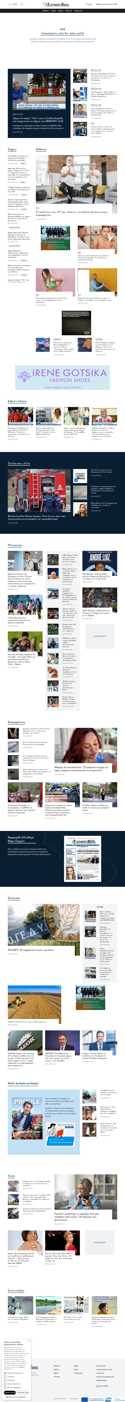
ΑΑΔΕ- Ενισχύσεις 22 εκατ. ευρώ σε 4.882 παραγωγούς (27, 1022)
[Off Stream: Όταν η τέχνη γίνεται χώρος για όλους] (76, 1305)
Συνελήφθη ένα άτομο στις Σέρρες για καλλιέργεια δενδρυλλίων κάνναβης (18, 158)
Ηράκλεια (23, 260)
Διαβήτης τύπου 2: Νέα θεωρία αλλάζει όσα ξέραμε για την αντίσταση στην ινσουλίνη (36, 1183)
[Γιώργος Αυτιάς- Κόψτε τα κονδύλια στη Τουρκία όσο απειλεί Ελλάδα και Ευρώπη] (99, 1043)
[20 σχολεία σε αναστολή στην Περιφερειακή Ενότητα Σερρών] (80, 476)
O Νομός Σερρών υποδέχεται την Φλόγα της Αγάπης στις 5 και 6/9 (19, 190)
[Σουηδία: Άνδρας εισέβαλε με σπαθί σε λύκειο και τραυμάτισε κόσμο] (99, 795)
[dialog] (16, 1369)
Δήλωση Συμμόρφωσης (105, 1377)
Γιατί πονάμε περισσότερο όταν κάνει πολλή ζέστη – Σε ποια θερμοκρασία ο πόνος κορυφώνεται (51, 300)
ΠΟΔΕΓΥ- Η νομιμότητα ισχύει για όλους (31, 950)
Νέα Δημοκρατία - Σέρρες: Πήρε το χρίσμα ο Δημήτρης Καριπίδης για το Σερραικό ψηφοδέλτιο (104, 94)
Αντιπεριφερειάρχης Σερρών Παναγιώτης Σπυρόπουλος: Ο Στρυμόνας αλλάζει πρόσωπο (46, 1319)
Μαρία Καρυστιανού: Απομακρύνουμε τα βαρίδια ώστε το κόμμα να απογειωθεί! (104, 505)
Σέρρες (53, 11)
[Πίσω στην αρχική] (55, 4)
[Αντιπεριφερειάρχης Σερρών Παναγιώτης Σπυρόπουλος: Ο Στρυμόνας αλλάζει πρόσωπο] (48, 1305)
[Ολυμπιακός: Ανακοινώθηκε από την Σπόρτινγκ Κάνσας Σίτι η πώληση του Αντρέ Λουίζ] (99, 563)
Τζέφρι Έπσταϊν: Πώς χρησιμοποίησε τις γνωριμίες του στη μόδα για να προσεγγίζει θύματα (108, 1128)
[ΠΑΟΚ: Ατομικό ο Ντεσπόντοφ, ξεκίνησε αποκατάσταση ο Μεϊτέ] (53, 686)
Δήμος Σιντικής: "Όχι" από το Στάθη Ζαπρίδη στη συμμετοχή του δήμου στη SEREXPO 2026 (107, 916)
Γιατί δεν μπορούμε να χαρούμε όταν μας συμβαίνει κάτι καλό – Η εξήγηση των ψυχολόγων (76, 1217)
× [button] (29, 1340)
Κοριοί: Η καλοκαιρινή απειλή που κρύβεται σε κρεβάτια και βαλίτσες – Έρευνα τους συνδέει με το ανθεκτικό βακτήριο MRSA (21, 1258)
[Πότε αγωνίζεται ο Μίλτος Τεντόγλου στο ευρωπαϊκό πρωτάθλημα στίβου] (53, 658)
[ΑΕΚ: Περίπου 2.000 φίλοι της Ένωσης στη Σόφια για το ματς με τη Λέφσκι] (53, 560)
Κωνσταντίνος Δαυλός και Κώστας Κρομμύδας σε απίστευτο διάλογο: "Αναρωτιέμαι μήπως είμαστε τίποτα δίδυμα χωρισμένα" (64, 347)
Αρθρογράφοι (101, 1380)
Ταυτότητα (100, 1373)
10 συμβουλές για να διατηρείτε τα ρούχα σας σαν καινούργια (108, 1092)
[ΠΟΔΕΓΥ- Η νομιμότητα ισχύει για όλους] (44, 930)
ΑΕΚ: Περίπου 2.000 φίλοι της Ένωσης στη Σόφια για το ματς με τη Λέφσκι (96, 613)
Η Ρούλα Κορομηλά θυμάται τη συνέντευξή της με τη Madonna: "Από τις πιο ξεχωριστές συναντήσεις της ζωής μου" (105, 347)
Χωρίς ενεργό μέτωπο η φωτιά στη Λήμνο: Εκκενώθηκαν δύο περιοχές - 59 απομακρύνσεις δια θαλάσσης (36, 772)
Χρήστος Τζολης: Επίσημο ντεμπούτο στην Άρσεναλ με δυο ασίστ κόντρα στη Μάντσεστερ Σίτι (69, 613)
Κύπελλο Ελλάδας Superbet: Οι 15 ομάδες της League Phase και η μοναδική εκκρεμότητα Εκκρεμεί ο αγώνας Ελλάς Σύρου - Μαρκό (21, 659)
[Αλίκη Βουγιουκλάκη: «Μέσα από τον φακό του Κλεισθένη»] (20, 1305)
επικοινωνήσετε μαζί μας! (84, 42)
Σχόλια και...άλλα (18, 114)
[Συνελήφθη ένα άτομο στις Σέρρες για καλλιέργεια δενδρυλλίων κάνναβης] (90, 973)
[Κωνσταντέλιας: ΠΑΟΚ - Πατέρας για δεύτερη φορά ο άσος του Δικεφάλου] (53, 701)
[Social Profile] (27, 1118)
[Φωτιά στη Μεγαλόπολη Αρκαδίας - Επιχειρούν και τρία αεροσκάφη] (13, 747)
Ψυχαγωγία (78, 11)
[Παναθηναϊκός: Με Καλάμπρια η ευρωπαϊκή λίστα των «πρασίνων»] (53, 629)
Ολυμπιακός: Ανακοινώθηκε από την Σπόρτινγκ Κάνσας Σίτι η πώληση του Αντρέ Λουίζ (96, 576)
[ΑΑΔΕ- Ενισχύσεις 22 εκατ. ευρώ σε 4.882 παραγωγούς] (34, 1004)
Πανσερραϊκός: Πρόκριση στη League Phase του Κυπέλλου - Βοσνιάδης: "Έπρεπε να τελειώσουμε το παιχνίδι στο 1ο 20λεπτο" (19, 432)
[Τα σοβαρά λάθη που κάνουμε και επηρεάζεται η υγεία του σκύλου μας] (53, 672)
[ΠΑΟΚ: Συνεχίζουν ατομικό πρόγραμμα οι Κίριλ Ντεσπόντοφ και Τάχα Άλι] (53, 643)
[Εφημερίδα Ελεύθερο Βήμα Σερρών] (92, 859)
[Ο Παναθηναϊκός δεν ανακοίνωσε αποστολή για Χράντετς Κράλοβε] (25, 607)
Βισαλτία (23, 194)
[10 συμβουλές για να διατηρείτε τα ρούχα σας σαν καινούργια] (89, 1096)
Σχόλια (61, 11)
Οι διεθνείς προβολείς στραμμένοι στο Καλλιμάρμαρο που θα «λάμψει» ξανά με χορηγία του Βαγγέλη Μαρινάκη (69, 595)
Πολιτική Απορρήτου (60, 1398)
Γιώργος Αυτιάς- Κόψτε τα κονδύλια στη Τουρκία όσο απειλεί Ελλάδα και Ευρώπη (94, 1056)
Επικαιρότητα (16, 722)
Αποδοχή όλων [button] (10, 1392)
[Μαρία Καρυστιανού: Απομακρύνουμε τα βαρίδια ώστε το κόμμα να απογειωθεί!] (80, 509)
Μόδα (23, 1083)
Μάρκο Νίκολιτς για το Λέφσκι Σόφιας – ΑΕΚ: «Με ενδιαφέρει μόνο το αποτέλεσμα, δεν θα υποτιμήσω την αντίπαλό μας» (69, 575)
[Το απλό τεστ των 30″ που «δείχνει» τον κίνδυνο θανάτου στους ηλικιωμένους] (76, 184)
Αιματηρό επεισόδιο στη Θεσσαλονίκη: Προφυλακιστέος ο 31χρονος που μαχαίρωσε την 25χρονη (36, 731)
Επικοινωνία (100, 1366)
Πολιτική (69, 11)
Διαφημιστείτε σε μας (104, 1369)
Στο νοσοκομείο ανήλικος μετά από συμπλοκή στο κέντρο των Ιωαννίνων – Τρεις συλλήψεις (36, 758)
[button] (16, 1397)
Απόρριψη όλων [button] (23, 1392)
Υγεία (92, 123)
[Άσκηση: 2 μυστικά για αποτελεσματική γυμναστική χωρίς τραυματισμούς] (13, 1213)
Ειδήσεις (46, 11)
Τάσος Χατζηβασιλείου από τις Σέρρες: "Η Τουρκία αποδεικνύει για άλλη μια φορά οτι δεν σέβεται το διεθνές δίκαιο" (107, 955)
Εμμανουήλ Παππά (14, 227)
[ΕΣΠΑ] (103, 1399)
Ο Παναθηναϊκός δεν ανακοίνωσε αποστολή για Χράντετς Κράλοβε (19, 620)
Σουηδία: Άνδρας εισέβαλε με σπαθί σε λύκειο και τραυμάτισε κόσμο (96, 807)
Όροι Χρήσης (74, 1398)
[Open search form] (22, 4)
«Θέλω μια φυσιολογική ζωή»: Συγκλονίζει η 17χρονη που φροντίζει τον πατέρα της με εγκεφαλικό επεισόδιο (93, 258)
